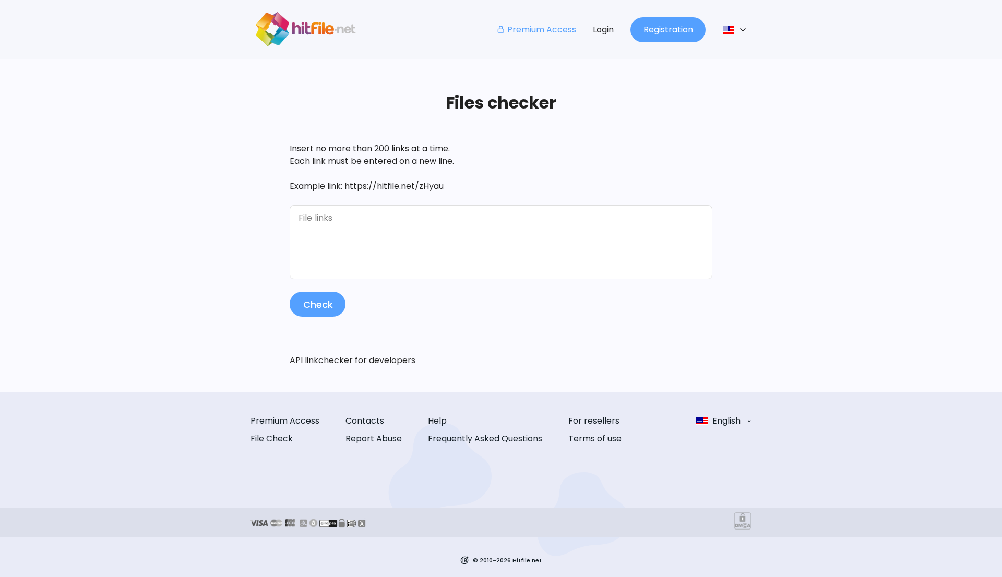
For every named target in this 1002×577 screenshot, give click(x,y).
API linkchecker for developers (352, 360)
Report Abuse (373, 438)
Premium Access (541, 29)
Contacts (364, 421)
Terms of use (595, 438)
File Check (271, 438)
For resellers (593, 421)
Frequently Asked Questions (485, 438)
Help (437, 421)
